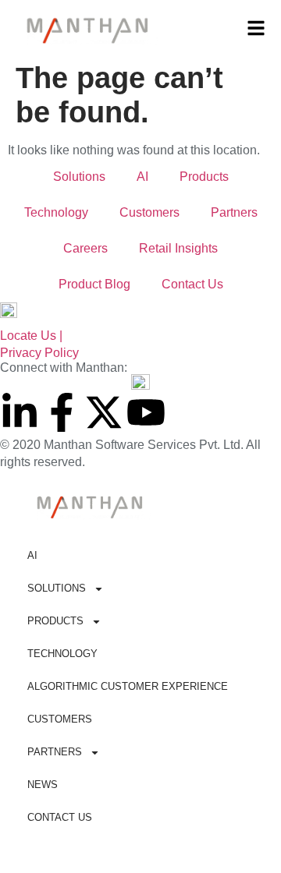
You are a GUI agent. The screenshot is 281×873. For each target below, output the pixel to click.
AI (142, 176)
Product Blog (94, 284)
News (42, 784)
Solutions (79, 176)
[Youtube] (145, 412)
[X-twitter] (103, 412)
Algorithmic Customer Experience (127, 686)
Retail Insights (178, 248)
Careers (85, 248)
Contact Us (192, 284)
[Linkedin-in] (19, 412)
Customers (149, 212)
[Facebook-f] (61, 412)
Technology (56, 212)
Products (204, 176)
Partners (234, 212)
